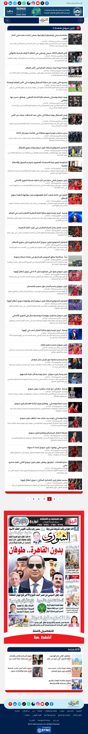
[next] (28, 499)
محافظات (25, 711)
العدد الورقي (36, 715)
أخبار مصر (70, 711)
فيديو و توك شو (49, 715)
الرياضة (39, 711)
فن (33, 711)
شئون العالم (77, 715)
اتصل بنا (32, 720)
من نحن (56, 720)
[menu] (80, 20)
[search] (7, 20)
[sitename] (74, 704)
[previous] (60, 499)
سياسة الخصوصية (44, 720)
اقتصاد (17, 711)
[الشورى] (44, 20)
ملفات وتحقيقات (51, 711)
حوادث (62, 711)
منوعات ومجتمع (64, 715)
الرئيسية (79, 711)
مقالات (27, 715)
